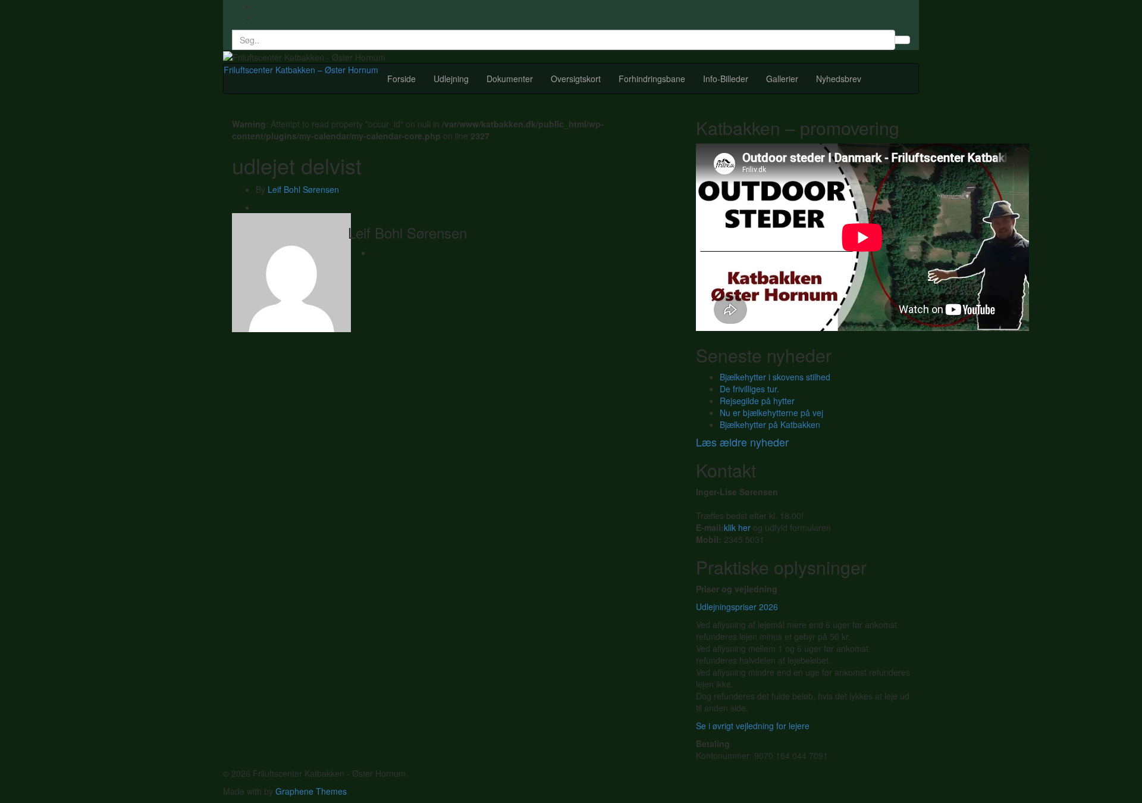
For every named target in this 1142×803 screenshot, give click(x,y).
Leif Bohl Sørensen (303, 189)
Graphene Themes (311, 791)
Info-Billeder (725, 79)
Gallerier (782, 79)
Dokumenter (510, 79)
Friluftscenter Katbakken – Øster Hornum (301, 70)
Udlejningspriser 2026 (737, 607)
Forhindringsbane (652, 79)
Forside (401, 79)
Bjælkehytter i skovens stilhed (775, 377)
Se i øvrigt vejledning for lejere (753, 726)
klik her (737, 527)
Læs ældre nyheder (742, 441)
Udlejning (451, 79)
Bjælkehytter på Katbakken (770, 424)
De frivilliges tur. (749, 389)
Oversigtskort (576, 79)
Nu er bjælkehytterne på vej (771, 412)
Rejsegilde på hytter (757, 401)
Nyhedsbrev (838, 79)
